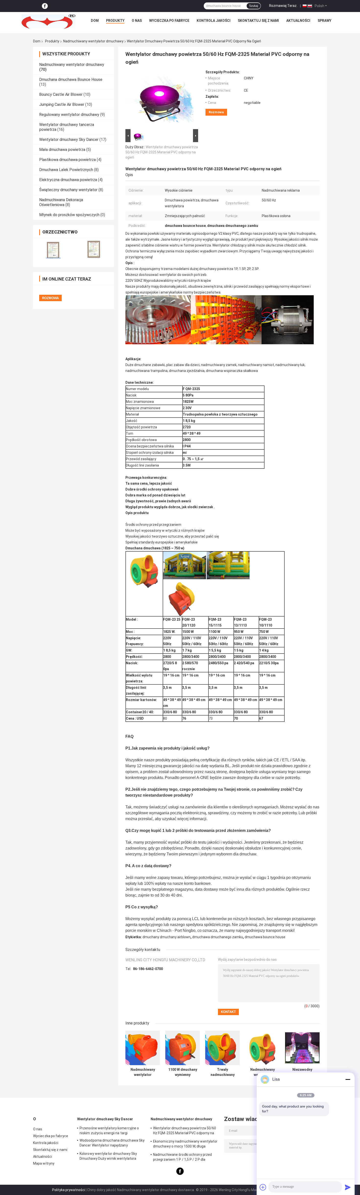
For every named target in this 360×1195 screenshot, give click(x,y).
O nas (137, 21)
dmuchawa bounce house (265, 937)
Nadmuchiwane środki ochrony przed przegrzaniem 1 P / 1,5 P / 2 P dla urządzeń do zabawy (182, 1158)
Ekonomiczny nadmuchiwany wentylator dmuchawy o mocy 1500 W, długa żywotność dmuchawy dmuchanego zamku (185, 1144)
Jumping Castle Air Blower (61, 104)
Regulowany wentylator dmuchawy (69, 114)
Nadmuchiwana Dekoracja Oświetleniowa (61, 202)
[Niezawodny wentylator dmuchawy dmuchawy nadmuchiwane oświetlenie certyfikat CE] (302, 1048)
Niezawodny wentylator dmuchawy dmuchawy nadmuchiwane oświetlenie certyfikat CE (302, 1072)
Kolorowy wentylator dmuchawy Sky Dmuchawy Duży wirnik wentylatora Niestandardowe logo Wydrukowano (108, 1157)
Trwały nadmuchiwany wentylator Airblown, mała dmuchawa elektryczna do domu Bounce (222, 1072)
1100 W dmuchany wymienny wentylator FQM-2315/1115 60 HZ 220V (182, 1072)
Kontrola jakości (213, 21)
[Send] (348, 1187)
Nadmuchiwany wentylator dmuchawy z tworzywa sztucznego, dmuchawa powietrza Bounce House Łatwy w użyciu (262, 1072)
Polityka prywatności (68, 1190)
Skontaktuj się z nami (258, 21)
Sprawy (324, 21)
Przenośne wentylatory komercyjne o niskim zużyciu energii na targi (109, 1130)
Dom (95, 21)
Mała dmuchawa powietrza (62, 149)
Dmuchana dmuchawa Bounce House (70, 79)
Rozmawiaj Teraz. (283, 6)
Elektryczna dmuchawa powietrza (68, 179)
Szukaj (253, 6)
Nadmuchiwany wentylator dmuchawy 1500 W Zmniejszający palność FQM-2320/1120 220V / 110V (142, 1072)
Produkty (115, 21)
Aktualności (298, 21)
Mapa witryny (43, 1163)
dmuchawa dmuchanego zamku (217, 937)
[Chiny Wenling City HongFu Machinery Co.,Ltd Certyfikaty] (53, 249)
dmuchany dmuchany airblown (167, 937)
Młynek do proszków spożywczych (69, 214)
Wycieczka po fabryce (169, 21)
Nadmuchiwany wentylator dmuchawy (93, 41)
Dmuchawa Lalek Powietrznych (66, 169)
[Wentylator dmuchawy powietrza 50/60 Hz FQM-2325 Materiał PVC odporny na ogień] (159, 99)
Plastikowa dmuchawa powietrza (67, 159)
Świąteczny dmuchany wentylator (68, 189)
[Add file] (263, 1187)
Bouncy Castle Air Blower (61, 94)
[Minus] (348, 1079)
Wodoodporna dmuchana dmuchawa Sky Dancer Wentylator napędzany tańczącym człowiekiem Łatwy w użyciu (112, 1143)
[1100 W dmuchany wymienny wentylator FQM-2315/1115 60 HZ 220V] (182, 1048)
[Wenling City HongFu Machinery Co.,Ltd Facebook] (44, 6)
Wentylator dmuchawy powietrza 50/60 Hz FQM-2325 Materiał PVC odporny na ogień (161, 152)
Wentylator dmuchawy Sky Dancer (68, 139)
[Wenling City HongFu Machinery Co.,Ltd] (48, 21)
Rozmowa (216, 112)
